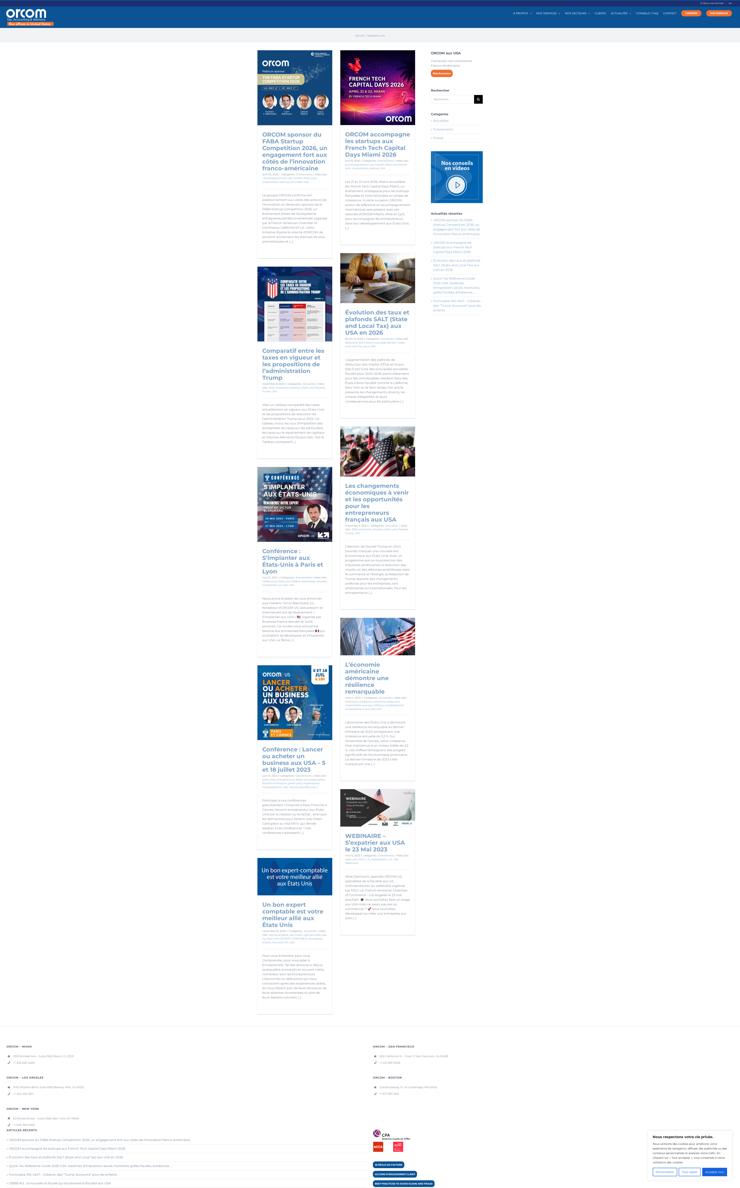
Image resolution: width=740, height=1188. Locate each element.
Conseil (298, 178)
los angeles (315, 938)
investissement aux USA (360, 709)
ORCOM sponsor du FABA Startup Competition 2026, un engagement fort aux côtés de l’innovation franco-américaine (294, 151)
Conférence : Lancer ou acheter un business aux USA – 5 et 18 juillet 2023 (293, 759)
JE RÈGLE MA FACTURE (388, 1164)
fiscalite (320, 387)
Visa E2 (293, 787)
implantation (270, 181)
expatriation (317, 779)
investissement (394, 705)
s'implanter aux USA (275, 584)
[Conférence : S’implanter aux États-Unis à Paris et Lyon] (294, 504)
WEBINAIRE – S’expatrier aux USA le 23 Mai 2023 (375, 842)
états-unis (310, 178)
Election (295, 387)
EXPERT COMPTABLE (293, 938)
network (321, 581)
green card (295, 783)
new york (277, 942)
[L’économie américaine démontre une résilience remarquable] (377, 636)
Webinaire (351, 863)
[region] (690, 1155)
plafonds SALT (388, 342)
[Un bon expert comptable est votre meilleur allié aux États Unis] (294, 876)
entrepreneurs (286, 779)
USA (306, 181)
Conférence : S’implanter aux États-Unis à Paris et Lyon (292, 561)
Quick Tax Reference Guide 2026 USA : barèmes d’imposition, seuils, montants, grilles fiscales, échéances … (90, 1166)
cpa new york (312, 934)
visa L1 (314, 787)
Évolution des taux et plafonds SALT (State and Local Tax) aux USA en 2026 (377, 322)
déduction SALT (355, 342)
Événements (304, 174)
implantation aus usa (358, 705)
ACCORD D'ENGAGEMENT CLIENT (395, 1174)
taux (366, 346)
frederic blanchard (303, 581)
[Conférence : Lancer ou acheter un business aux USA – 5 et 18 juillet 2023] (294, 702)
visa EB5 (304, 787)
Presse (438, 138)
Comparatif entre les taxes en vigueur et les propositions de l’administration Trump (293, 364)
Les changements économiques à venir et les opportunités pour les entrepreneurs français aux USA (377, 502)
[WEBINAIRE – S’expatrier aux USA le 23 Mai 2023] (377, 808)
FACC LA (364, 859)
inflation (378, 705)
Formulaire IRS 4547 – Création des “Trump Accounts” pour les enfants (457, 305)
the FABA (296, 181)
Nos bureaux (442, 73)
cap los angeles (278, 934)
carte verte (269, 779)
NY (286, 942)
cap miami (296, 934)
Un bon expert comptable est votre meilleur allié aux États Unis (292, 914)
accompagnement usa (277, 178)
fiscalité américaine (274, 783)
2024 (272, 387)
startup (284, 181)
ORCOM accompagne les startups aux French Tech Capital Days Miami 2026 (377, 144)
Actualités (387, 338)
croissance (365, 701)
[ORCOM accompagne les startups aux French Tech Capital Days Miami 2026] (377, 87)
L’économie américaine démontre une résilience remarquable (367, 678)
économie (282, 387)
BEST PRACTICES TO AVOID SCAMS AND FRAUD (404, 1183)
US (390, 859)
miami (266, 942)
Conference (269, 581)
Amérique (351, 701)
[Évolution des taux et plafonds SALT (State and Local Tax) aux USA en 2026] (377, 278)
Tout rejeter (690, 1172)
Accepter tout (714, 1172)
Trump (266, 391)
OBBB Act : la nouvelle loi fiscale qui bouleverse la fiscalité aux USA (60, 1183)
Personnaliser (665, 1172)
